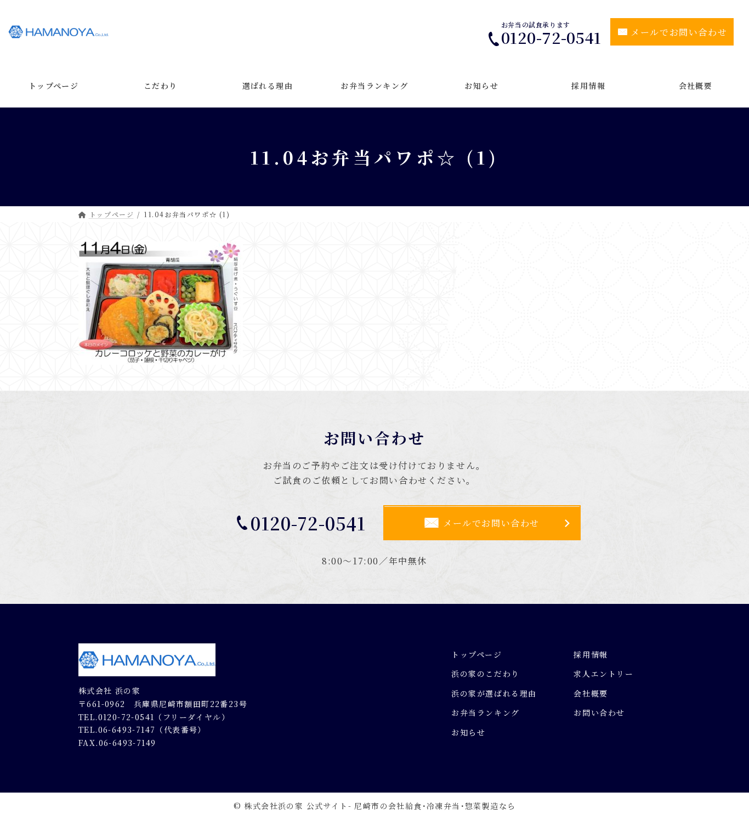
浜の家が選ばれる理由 (494, 693)
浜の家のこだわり (485, 673)
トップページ (476, 653)
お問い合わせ (599, 712)
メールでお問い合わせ (679, 32)
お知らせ (468, 732)
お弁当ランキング (485, 712)
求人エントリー (603, 673)
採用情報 (591, 653)
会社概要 (591, 693)
